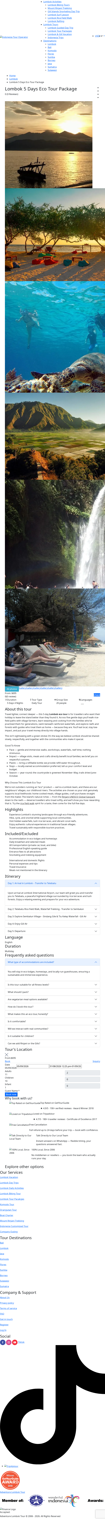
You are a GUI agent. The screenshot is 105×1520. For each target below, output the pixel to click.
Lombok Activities (52, 1)
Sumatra (52, 66)
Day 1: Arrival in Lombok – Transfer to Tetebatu (32, 883)
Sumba (51, 57)
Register (4, 1324)
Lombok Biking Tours (59, 4)
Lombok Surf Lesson (58, 14)
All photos (12, 689)
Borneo (51, 60)
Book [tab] (7, 1061)
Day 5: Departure (16, 931)
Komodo (52, 50)
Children (9, 1077)
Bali (49, 47)
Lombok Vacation (9, 1177)
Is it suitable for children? (21, 1036)
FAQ (2, 1313)
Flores (51, 53)
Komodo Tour (7, 1204)
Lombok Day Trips (9, 1182)
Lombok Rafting (56, 21)
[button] (102, 36)
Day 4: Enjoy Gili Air (17, 923)
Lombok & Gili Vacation (60, 34)
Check (97, 694)
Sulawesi (52, 70)
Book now (11, 1094)
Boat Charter (6, 1215)
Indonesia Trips (56, 37)
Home (12, 75)
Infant (8, 1084)
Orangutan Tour (8, 1209)
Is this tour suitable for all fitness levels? (28, 984)
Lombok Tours (50, 24)
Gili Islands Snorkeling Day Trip (64, 11)
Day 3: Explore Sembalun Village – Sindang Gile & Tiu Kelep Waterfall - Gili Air (47, 916)
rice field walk (27, 803)
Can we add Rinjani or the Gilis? (24, 1043)
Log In (3, 1330)
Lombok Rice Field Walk (60, 17)
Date (7, 1064)
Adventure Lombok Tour (12, 1492)
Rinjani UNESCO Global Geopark (78, 796)
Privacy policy (7, 1302)
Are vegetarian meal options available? (28, 999)
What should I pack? (18, 992)
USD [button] (97, 35)
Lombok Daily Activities (12, 1188)
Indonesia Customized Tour (14, 1226)
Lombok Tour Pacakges (12, 1199)
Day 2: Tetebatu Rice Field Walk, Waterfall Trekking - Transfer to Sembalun (46, 909)
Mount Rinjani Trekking (60, 8)
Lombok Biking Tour (10, 1193)
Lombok (52, 44)
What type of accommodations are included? (31, 962)
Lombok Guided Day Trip (60, 27)
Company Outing (9, 1231)
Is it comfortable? (17, 1021)
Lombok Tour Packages (60, 31)
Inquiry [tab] (96, 1061)
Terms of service (8, 1308)
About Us (5, 1297)
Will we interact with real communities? (28, 1028)
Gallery (22, 688)
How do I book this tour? (20, 1006)
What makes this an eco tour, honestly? (28, 1014)
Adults (8, 1071)
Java (50, 63)
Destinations (49, 40)
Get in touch (6, 1319)
